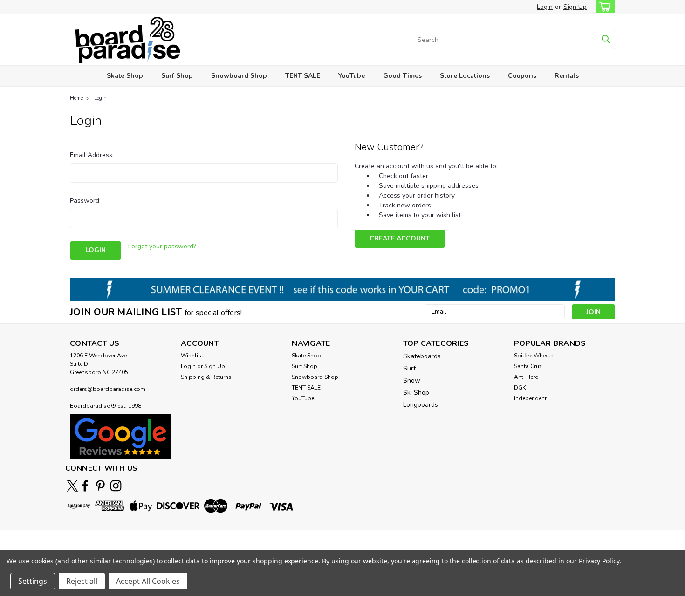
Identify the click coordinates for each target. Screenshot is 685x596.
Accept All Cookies (148, 581)
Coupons (522, 75)
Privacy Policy (599, 560)
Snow (411, 380)
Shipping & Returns (206, 377)
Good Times (402, 75)
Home (76, 98)
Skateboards (422, 356)
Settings (32, 581)
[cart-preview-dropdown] (603, 6)
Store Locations (465, 75)
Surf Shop (177, 75)
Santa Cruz (528, 366)
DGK (520, 387)
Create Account (400, 238)
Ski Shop (416, 392)
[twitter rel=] (72, 486)
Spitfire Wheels (534, 355)
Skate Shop (125, 75)
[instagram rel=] (116, 486)
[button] (120, 436)
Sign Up (575, 6)
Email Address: (92, 155)
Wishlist (192, 355)
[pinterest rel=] (100, 486)
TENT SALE (302, 75)
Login (545, 6)
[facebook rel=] (85, 486)
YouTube (351, 75)
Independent (530, 398)
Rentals (567, 75)
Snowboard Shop (239, 75)
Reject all (81, 581)
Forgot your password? (162, 246)
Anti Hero (526, 377)
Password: (85, 200)
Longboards (420, 404)
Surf (409, 368)
